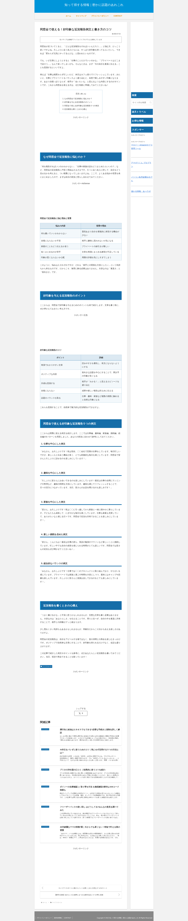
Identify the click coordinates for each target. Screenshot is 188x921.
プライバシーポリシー (44, 918)
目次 (78, 94)
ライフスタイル (47, 666)
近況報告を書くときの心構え (75, 109)
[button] (151, 102)
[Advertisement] (81, 134)
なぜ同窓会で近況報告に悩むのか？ (78, 99)
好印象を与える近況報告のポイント (78, 102)
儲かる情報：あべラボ (141, 191)
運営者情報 (58, 918)
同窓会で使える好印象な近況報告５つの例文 (81, 106)
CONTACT (67, 918)
